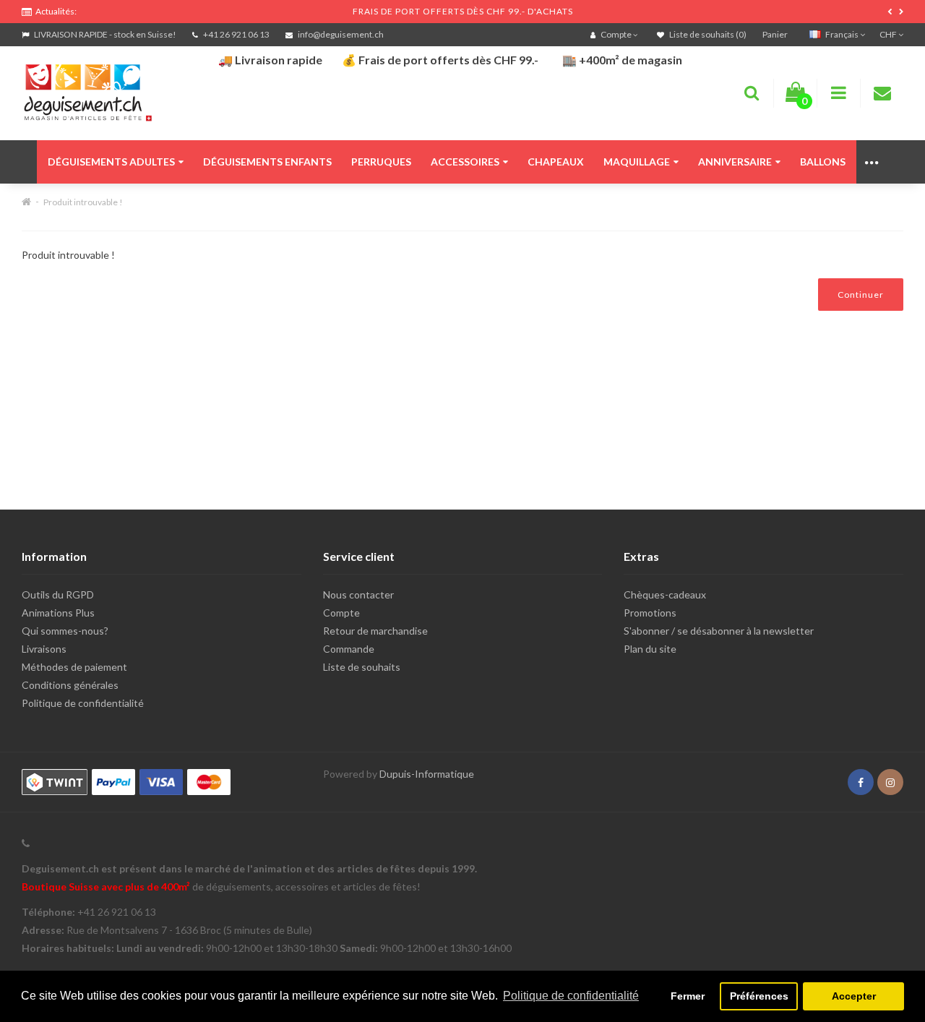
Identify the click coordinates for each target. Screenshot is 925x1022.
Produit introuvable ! (83, 202)
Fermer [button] (688, 996)
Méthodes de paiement (74, 667)
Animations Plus (58, 612)
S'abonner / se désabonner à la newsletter (719, 630)
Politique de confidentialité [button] (571, 995)
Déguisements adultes (111, 161)
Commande (348, 649)
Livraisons (44, 649)
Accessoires (465, 161)
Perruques (381, 161)
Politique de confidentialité (83, 703)
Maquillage (636, 161)
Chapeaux (556, 161)
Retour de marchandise (375, 630)
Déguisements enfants (267, 161)
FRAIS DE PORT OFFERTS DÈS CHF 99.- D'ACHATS (463, 11)
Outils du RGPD (58, 594)
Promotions (650, 612)
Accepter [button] (854, 996)
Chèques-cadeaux (665, 594)
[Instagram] (890, 782)
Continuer (861, 294)
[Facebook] (861, 782)
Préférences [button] (759, 996)
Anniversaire (735, 161)
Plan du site (650, 649)
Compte (341, 612)
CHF (888, 34)
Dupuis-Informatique (426, 774)
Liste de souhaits (361, 667)
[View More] (872, 162)
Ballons (823, 161)
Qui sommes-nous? (65, 630)
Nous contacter (358, 594)
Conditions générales (70, 685)
